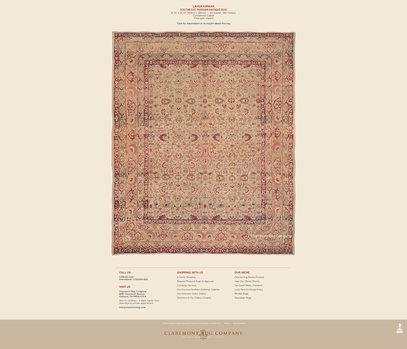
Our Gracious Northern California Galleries (198, 289)
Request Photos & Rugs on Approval (195, 281)
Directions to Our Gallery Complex (194, 297)
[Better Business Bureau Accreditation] (400, 328)
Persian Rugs (241, 293)
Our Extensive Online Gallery (191, 293)
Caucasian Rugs (243, 297)
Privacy (226, 323)
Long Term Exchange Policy (249, 289)
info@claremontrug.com (132, 307)
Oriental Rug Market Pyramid (249, 277)
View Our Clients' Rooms (247, 281)
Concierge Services (187, 285)
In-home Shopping (186, 277)
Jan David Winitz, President (248, 285)
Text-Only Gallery (239, 323)
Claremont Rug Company (203, 336)
